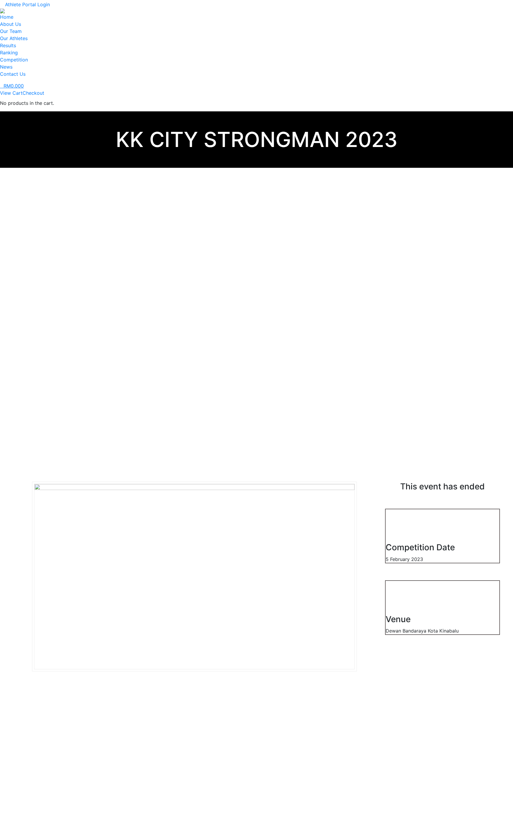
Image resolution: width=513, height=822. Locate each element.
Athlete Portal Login (27, 4)
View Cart (11, 93)
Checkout (33, 93)
